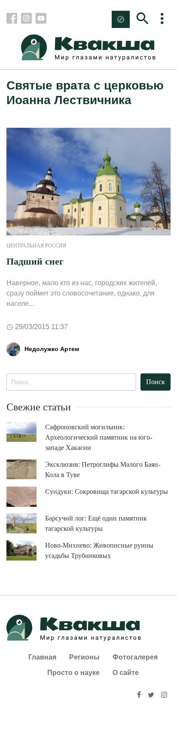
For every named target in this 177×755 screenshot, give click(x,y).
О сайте (126, 672)
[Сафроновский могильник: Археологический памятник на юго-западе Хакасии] (25, 432)
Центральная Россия (36, 246)
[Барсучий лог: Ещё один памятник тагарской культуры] (25, 523)
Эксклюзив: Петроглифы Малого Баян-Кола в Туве (102, 469)
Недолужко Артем (51, 348)
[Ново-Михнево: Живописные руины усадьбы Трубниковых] (25, 550)
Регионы (84, 657)
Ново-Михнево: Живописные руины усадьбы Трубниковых (99, 550)
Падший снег (35, 261)
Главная (42, 657)
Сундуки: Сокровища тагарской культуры (106, 491)
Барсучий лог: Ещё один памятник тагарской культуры (96, 523)
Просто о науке (73, 672)
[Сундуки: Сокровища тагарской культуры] (25, 497)
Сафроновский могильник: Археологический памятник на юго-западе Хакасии (98, 437)
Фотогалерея (135, 657)
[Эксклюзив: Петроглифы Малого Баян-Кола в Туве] (25, 469)
